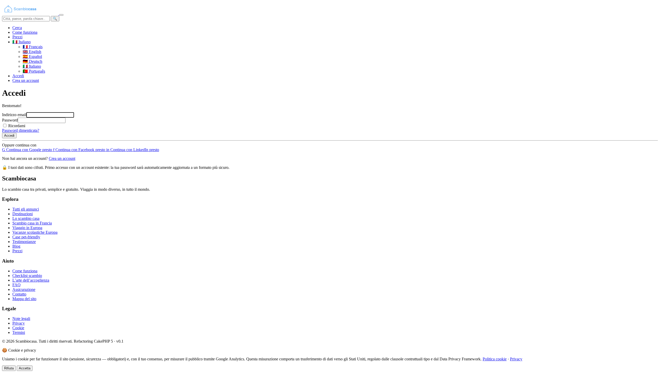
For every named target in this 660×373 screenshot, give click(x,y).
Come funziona (24, 32)
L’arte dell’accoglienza (30, 280)
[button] (21, 42)
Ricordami (16, 126)
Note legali (21, 318)
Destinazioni (22, 214)
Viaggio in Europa (27, 227)
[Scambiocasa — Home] (30, 13)
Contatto (19, 294)
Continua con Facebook (79, 150)
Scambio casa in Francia (32, 223)
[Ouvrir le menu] (61, 15)
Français (33, 47)
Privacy (18, 323)
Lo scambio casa (25, 218)
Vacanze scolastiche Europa (34, 232)
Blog (16, 246)
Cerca (17, 27)
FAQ (16, 285)
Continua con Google (27, 150)
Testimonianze (24, 241)
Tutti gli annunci (25, 209)
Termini (18, 332)
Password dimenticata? (20, 130)
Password (10, 120)
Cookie (18, 328)
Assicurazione (23, 289)
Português (34, 71)
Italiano (32, 66)
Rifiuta (9, 368)
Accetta (24, 368)
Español (32, 56)
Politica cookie (495, 359)
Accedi (18, 76)
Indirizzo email (14, 114)
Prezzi (17, 37)
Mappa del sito (24, 299)
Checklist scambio (27, 275)
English (32, 51)
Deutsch (32, 61)
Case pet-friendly (26, 237)
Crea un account (25, 80)
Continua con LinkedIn (132, 150)
